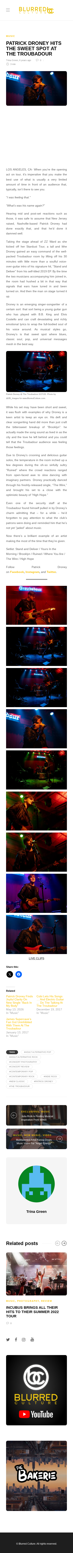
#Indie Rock (50, 1076)
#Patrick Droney (43, 1081)
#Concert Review (19, 1067)
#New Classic (17, 1081)
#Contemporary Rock (21, 1076)
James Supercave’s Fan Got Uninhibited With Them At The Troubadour (19, 1023)
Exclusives (30, 1111)
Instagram (32, 572)
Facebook (17, 572)
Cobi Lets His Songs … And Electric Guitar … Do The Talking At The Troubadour (50, 1001)
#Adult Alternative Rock (23, 1057)
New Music (32, 1135)
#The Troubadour (19, 1086)
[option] (36, 1288)
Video (47, 1135)
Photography (28, 1301)
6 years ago (25, 60)
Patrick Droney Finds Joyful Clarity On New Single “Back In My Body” (19, 1001)
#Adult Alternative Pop (37, 1052)
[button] (36, 371)
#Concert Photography (23, 1062)
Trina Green (12, 60)
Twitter (51, 572)
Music (10, 36)
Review (46, 1301)
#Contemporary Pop (21, 1071)
